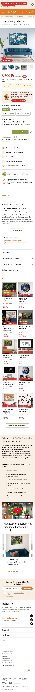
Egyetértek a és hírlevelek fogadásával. (15, 594)
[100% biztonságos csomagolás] (4, 181)
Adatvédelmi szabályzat (16, 687)
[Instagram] (31, 619)
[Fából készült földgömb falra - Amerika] (25, 289)
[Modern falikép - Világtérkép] (25, 346)
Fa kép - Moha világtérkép (7, 299)
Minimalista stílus (8, 243)
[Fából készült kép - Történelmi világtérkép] (9, 400)
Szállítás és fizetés (7, 654)
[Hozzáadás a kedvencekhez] (30, 132)
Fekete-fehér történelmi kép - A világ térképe (8, 328)
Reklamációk (5, 656)
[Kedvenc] (25, 12)
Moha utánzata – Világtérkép (8, 356)
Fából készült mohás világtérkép (25, 327)
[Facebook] (31, 615)
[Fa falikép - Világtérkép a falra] (9, 373)
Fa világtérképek (22, 242)
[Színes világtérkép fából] (4, 67)
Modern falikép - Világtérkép (24, 356)
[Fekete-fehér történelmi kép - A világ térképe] (9, 317)
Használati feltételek (7, 689)
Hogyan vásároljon (7, 660)
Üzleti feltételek (6, 658)
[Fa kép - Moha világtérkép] (9, 289)
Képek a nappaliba (17, 240)
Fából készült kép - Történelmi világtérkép (8, 411)
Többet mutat (17, 230)
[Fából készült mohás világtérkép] (25, 317)
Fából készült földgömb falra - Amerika (24, 300)
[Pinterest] (31, 623)
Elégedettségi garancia (8, 651)
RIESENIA (25, 680)
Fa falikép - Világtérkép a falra (8, 383)
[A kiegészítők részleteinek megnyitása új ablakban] (13, 122)
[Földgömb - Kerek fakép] (25, 373)
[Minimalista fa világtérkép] (25, 400)
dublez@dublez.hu (9, 618)
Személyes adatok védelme (9, 663)
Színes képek (7, 240)
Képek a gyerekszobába (10, 242)
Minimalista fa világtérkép (23, 410)
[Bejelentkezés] (29, 12)
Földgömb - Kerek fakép (24, 383)
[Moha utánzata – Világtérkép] (9, 346)
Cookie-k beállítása (10, 665)
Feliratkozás (27, 588)
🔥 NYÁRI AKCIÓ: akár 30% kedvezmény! (14, 3)
